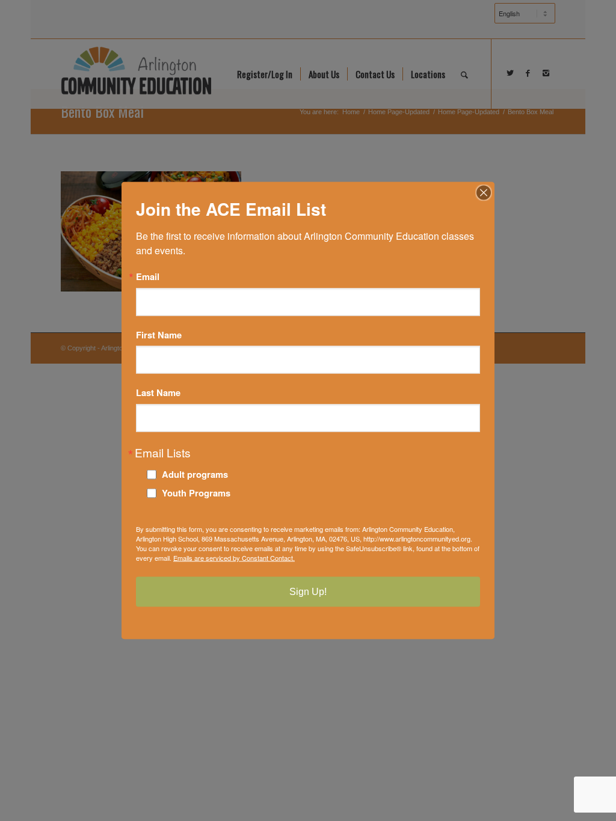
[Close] (483, 193)
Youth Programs (196, 492)
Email (147, 276)
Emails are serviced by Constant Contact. (234, 557)
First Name (159, 334)
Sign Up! (308, 591)
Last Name (158, 392)
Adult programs (195, 473)
